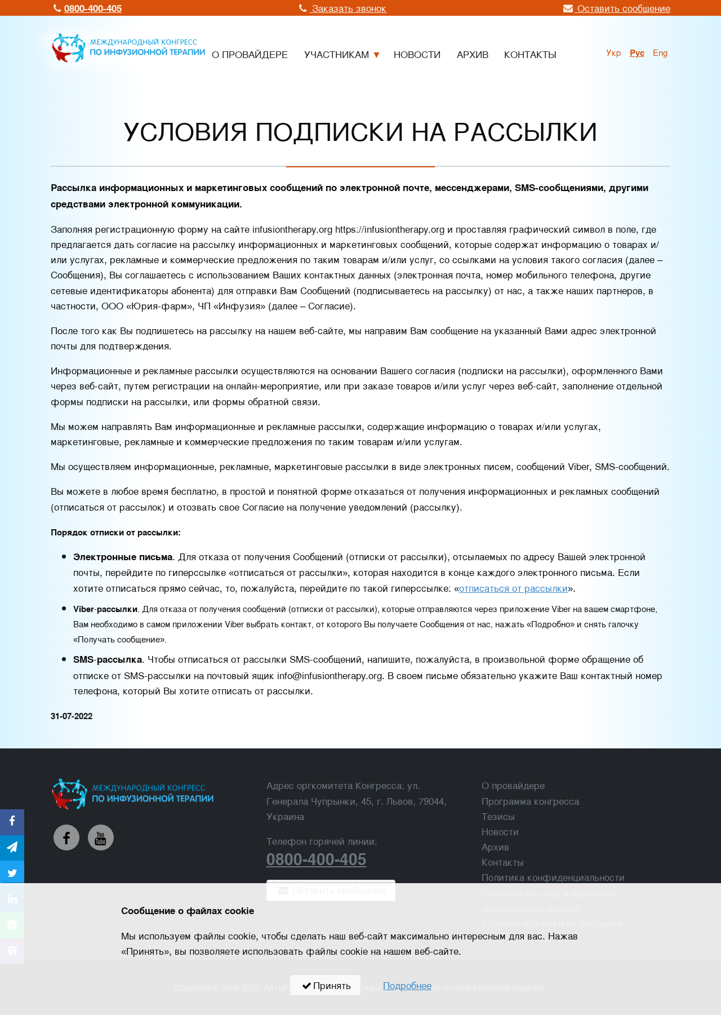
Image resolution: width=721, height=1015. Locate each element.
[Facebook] (66, 837)
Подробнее (407, 985)
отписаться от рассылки (513, 587)
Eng (660, 52)
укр (613, 52)
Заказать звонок (347, 8)
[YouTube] (101, 837)
